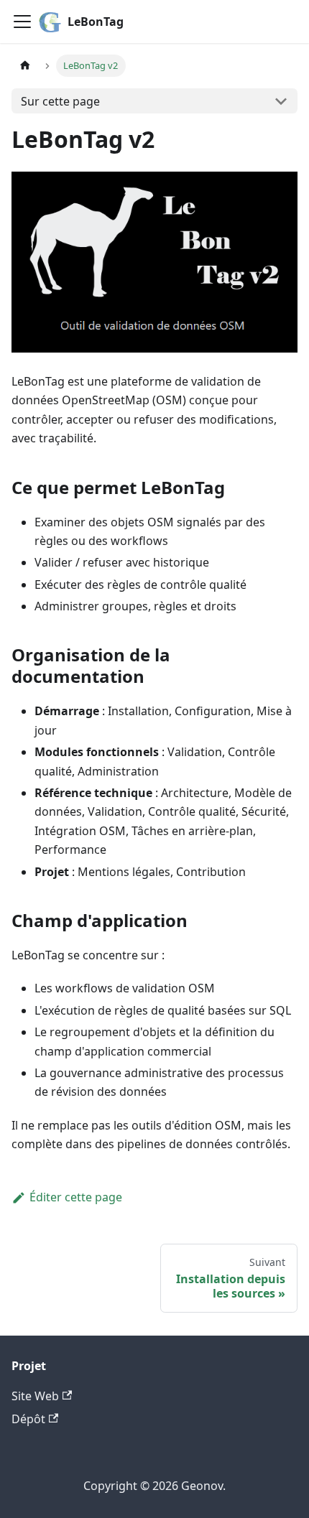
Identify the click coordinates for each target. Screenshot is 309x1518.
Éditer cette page (75, 1197)
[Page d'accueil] (25, 66)
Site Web (35, 1396)
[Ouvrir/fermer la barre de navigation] (22, 21)
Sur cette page (60, 101)
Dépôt (28, 1419)
